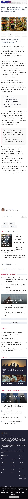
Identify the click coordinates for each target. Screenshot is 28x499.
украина (12, 223)
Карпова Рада (9, 209)
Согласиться (14, 497)
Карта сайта (22, 478)
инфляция (5, 226)
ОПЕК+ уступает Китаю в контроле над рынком (11, 100)
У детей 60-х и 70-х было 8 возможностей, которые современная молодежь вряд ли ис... (16, 279)
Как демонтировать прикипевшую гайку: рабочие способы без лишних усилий (14, 344)
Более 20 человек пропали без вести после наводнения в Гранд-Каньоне (15, 291)
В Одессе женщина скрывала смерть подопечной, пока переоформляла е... (11, 249)
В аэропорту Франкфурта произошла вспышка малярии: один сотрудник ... (14, 257)
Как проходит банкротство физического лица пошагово (14, 339)
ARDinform (3, 438)
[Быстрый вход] (22, 2)
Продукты (13, 226)
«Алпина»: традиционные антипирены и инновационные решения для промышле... (14, 333)
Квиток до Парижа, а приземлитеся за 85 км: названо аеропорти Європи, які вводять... (15, 307)
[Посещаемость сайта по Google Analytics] (4, 433)
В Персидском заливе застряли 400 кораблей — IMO (13, 422)
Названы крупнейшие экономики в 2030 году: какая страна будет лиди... (14, 418)
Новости (21, 459)
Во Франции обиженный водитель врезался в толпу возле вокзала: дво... (12, 412)
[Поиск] (19, 2)
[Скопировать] (24, 35)
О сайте (21, 468)
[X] (10, 35)
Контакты (22, 475)
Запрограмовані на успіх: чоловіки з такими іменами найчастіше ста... (12, 384)
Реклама (21, 471)
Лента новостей (13, 323)
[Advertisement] (14, 192)
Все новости (13, 319)
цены (5, 223)
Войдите (3, 269)
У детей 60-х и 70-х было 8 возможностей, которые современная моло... (13, 370)
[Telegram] (3, 35)
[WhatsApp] (17, 35)
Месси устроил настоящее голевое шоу (12, 105)
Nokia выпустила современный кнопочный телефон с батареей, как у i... (19, 238)
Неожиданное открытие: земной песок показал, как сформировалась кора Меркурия (16, 285)
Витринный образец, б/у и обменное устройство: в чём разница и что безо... (14, 350)
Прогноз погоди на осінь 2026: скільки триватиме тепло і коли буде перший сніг (16, 313)
